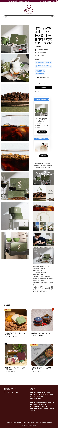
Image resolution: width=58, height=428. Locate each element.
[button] (4, 9)
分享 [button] (38, 91)
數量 (36, 80)
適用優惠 (37, 59)
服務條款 (24, 425)
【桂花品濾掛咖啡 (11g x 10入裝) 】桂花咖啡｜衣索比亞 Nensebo (42, 121)
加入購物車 (43, 87)
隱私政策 (29, 425)
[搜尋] (52, 17)
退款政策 (34, 425)
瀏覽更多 (43, 155)
